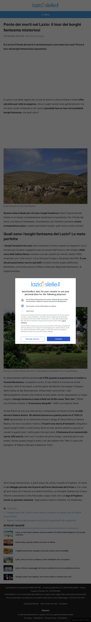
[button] (45, 311)
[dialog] (45, 311)
